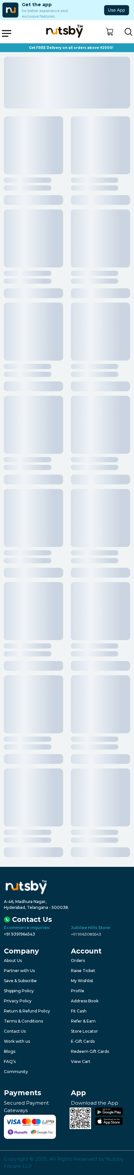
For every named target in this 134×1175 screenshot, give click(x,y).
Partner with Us (19, 970)
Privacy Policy (18, 1000)
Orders (78, 960)
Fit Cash (79, 1011)
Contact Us (15, 1031)
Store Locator (84, 1031)
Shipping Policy (19, 990)
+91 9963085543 (86, 934)
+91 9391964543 (19, 934)
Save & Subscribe (20, 980)
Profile (77, 990)
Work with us (17, 1041)
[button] (109, 32)
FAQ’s (10, 1061)
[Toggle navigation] (6, 33)
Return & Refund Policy (27, 1011)
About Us (13, 960)
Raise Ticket (83, 970)
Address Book (85, 1000)
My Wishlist (82, 980)
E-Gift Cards (83, 1041)
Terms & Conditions (23, 1021)
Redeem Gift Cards (90, 1051)
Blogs (9, 1051)
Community (16, 1071)
